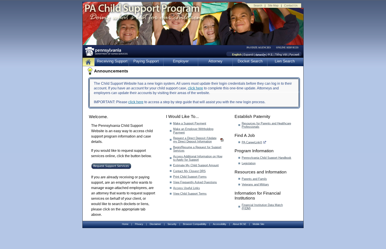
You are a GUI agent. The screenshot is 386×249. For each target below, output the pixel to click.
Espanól (248, 54)
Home (125, 224)
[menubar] (260, 47)
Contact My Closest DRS (189, 171)
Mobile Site (258, 224)
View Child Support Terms (190, 193)
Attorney (215, 61)
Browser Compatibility (194, 224)
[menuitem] (260, 47)
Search (258, 5)
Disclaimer (155, 224)
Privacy (139, 224)
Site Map (273, 5)
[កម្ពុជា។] (261, 54)
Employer (181, 61)
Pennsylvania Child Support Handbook (266, 157)
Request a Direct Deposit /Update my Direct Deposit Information (194, 139)
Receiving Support (112, 61)
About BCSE (239, 224)
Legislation (249, 163)
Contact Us (291, 5)
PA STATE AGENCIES (259, 47)
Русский (294, 54)
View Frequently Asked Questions (195, 182)
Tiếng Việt (281, 54)
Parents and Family (254, 179)
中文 (270, 54)
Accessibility (219, 224)
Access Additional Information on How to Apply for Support (197, 158)
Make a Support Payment (189, 123)
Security (172, 224)
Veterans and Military (255, 184)
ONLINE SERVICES (287, 47)
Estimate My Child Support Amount (196, 165)
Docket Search (250, 61)
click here (195, 88)
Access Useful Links (186, 188)
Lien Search (285, 61)
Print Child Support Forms (190, 176)
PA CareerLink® (252, 142)
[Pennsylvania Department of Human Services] (105, 50)
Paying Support (146, 61)
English (236, 54)
